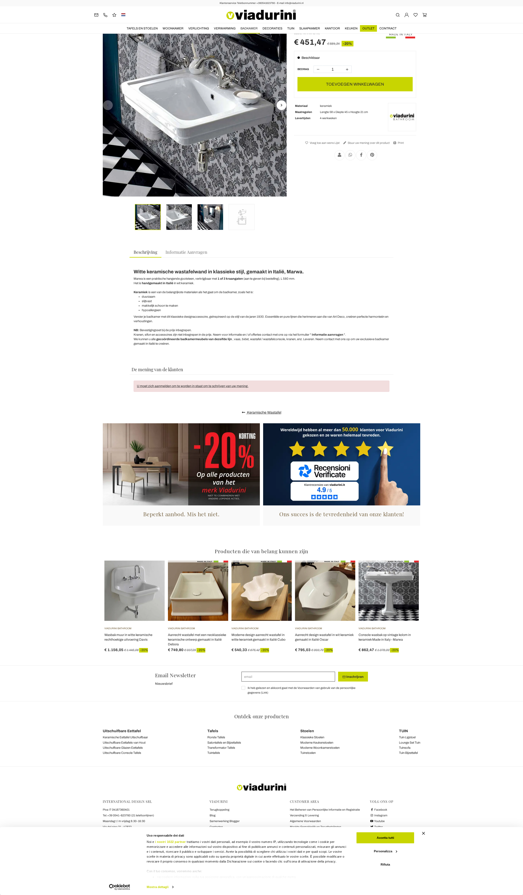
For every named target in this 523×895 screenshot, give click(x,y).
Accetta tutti (385, 837)
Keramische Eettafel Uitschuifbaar (125, 737)
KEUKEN (351, 28)
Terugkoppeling (219, 809)
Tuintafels (213, 752)
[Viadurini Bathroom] (402, 117)
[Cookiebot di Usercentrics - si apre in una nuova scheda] (119, 887)
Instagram (380, 815)
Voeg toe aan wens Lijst (324, 142)
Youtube (379, 821)
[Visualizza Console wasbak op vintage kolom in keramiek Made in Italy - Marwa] (408, 571)
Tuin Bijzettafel (408, 752)
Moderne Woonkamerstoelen (320, 747)
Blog (213, 815)
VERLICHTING (198, 28)
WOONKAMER (173, 28)
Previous (108, 105)
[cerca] (398, 14)
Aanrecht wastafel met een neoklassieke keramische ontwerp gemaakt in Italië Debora (197, 639)
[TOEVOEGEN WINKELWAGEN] (154, 571)
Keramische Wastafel (263, 412)
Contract (388, 28)
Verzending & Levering (304, 815)
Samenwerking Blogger (225, 821)
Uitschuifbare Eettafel (122, 731)
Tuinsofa (404, 747)
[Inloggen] (407, 14)
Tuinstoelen (308, 752)
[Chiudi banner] (423, 833)
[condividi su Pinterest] (372, 155)
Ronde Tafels (216, 737)
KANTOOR (332, 28)
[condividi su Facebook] (361, 155)
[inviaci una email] (96, 14)
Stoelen (307, 731)
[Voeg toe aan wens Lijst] (154, 581)
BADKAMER (249, 28)
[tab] (145, 252)
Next (281, 105)
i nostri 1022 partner (170, 842)
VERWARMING (225, 28)
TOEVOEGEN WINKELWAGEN (355, 84)
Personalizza (383, 851)
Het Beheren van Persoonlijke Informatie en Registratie (325, 809)
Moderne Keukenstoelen (316, 742)
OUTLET (368, 28)
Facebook (380, 809)
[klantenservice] (105, 14)
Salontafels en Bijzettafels (224, 742)
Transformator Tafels (221, 747)
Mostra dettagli (158, 887)
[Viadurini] (261, 15)
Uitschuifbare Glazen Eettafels (123, 747)
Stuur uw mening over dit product (368, 142)
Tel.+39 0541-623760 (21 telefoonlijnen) (128, 815)
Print (400, 142)
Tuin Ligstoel (407, 737)
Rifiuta (385, 864)
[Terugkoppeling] (114, 14)
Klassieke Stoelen (312, 737)
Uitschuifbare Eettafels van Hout (124, 742)
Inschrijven (355, 676)
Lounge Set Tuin (409, 742)
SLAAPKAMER (309, 28)
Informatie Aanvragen (186, 252)
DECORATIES (272, 28)
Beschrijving (145, 252)
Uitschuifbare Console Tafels (122, 752)
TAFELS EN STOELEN (142, 28)
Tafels (212, 731)
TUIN (290, 28)
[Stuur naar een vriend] (339, 155)
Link (264, 692)
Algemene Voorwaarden (305, 821)
